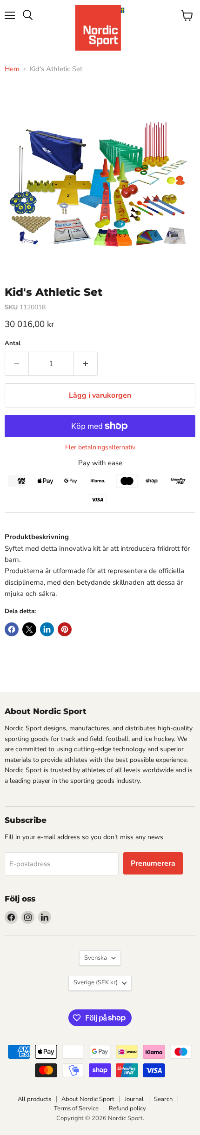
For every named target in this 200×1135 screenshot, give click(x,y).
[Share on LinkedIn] (47, 629)
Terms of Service (76, 1108)
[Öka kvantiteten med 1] (86, 364)
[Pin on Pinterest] (65, 629)
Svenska (95, 958)
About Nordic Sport (87, 1099)
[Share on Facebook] (12, 629)
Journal (134, 1099)
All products (34, 1099)
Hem (12, 69)
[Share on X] (29, 629)
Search (163, 1099)
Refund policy (127, 1108)
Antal (12, 343)
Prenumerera (153, 863)
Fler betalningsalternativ (100, 447)
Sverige (95, 982)
